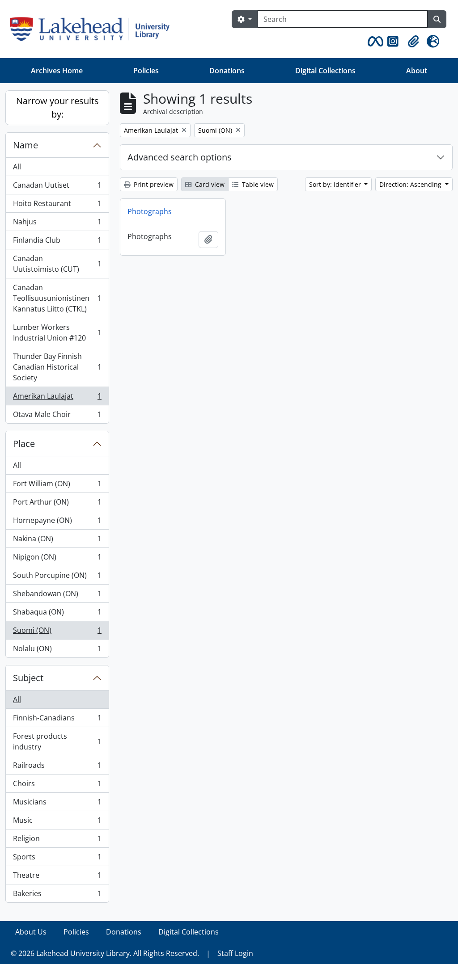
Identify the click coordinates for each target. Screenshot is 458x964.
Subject (28, 678)
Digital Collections (325, 71)
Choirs (57, 786)
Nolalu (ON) (57, 650)
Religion (57, 841)
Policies (146, 71)
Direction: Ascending (411, 184)
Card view (209, 184)
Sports (57, 859)
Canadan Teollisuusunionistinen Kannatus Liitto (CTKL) (57, 298)
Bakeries (57, 895)
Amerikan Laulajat (57, 398)
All (17, 167)
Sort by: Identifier (336, 184)
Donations (227, 71)
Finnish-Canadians (57, 720)
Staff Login (235, 953)
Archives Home (57, 71)
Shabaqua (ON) (57, 614)
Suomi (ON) (57, 632)
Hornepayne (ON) (57, 522)
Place (24, 444)
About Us (31, 932)
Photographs (149, 211)
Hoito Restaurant (57, 205)
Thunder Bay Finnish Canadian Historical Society (57, 367)
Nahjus (57, 224)
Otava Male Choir (57, 416)
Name (25, 145)
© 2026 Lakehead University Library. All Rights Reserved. (105, 953)
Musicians (57, 804)
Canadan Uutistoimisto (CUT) (57, 263)
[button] (374, 41)
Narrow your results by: (57, 107)
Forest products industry (57, 741)
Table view (257, 184)
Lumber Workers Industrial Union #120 (57, 332)
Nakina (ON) (57, 541)
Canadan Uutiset (57, 187)
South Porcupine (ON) (57, 577)
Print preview (153, 184)
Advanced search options (179, 157)
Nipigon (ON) (57, 559)
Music (57, 822)
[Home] (93, 29)
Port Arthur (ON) (57, 504)
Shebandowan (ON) (57, 596)
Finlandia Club (57, 242)
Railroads (57, 767)
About (416, 71)
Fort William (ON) (57, 486)
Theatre (57, 877)
